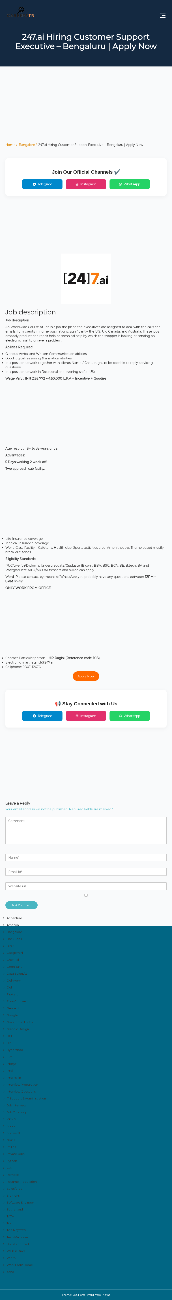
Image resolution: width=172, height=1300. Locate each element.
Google (12, 1015)
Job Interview (16, 1105)
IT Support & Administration (26, 1098)
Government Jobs (20, 1022)
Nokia (11, 1140)
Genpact (13, 1008)
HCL (10, 1036)
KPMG (11, 1119)
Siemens (13, 1195)
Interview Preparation (22, 1084)
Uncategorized (18, 1244)
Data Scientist (17, 973)
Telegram (45, 184)
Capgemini (15, 952)
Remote (13, 1174)
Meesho (13, 1126)
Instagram (88, 184)
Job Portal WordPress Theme (91, 1294)
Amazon (13, 925)
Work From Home (20, 1265)
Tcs (9, 1223)
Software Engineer (20, 1202)
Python (12, 1161)
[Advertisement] (86, 111)
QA (9, 1168)
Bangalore (27, 145)
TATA (10, 1216)
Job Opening (16, 1112)
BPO (10, 946)
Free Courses (16, 1001)
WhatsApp (132, 184)
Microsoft (13, 1133)
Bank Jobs (14, 939)
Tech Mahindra (17, 1237)
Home (10, 145)
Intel (10, 1070)
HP (9, 1043)
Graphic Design (18, 1029)
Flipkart (12, 994)
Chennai (13, 959)
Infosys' (12, 1063)
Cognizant (14, 966)
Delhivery (14, 980)
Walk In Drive (16, 1251)
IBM (9, 1057)
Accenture (14, 918)
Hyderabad (15, 1050)
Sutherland (15, 1209)
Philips (11, 1147)
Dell (10, 987)
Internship (14, 1077)
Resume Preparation (22, 1181)
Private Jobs (15, 1154)
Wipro (11, 1258)
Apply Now (86, 676)
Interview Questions (21, 1091)
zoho (10, 1272)
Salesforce (14, 1188)
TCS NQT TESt (17, 1230)
